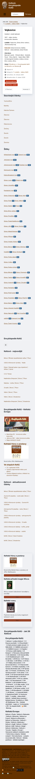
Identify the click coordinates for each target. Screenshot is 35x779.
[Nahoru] (32, 776)
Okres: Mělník (19, 201)
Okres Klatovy (8, 303)
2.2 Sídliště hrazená (12, 649)
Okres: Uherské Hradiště (11, 308)
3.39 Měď (26, 690)
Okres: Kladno (8, 206)
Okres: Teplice (8, 277)
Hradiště (6, 252)
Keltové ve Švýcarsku (12, 720)
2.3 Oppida (23, 649)
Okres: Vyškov (8, 262)
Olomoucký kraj (9, 170)
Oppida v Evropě (17, 730)
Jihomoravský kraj (11, 81)
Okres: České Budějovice (11, 221)
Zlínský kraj (19, 180)
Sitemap (8, 708)
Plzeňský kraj (23, 165)
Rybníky (6, 105)
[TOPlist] (4, 773)
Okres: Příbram (8, 236)
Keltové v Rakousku (23, 714)
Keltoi (28, 757)
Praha (17, 206)
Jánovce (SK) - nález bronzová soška (18, 438)
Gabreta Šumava (9, 110)
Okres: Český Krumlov (11, 323)
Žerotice (6, 142)
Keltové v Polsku (22, 724)
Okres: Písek (7, 201)
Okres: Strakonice (9, 195)
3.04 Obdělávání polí (13, 657)
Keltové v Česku (11, 714)
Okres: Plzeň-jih (23, 298)
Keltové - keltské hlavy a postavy (16, 698)
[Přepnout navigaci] (5, 14)
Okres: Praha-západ (10, 257)
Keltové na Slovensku (18, 718)
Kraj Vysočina (21, 313)
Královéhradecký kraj (10, 175)
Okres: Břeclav (8, 272)
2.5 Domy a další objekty (13, 651)
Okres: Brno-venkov (11, 84)
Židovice (6, 115)
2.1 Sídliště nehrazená (20, 647)
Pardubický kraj (9, 190)
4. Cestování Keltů (21, 692)
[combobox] (17, 14)
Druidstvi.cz (20, 700)
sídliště (6, 318)
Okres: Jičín (7, 226)
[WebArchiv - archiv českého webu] (22, 767)
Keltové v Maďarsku (17, 722)
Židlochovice (8, 124)
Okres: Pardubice (9, 288)
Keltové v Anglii (10, 724)
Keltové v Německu (12, 716)
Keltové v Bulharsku (12, 728)
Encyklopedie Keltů (14, 638)
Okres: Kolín (22, 195)
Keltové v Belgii (20, 726)
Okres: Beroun (8, 247)
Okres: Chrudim (21, 282)
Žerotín (6, 133)
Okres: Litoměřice (9, 185)
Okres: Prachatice (9, 298)
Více (17, 575)
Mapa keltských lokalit (13, 440)
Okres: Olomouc (21, 247)
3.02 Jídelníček (11, 655)
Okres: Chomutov (21, 272)
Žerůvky (6, 128)
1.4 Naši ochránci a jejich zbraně (16, 645)
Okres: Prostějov (9, 216)
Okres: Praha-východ (10, 267)
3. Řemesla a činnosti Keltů (20, 653)
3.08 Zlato (9, 661)
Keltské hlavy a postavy (14, 556)
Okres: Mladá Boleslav (11, 231)
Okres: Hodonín (8, 282)
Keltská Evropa (12, 711)
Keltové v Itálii (10, 726)
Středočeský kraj (9, 154)
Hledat (29, 14)
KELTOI (30, 761)
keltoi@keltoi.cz (24, 754)
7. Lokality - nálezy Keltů (20, 72)
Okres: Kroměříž (21, 277)
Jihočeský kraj (8, 160)
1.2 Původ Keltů (22, 643)
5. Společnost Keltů (12, 694)
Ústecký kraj (22, 154)
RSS (4, 770)
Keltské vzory (10, 601)
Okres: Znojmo (18, 226)
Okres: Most (19, 303)
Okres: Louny (8, 180)
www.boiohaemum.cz (25, 766)
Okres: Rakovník (9, 313)
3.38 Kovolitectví (15, 690)
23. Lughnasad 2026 (13, 467)
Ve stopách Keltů (12, 464)
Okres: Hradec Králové (11, 241)
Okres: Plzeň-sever (9, 293)
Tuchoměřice (8, 101)
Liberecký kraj (16, 318)
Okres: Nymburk (17, 252)
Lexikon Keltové (18, 641)
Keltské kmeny (10, 700)
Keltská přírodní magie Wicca (16, 579)
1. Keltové (9, 641)
